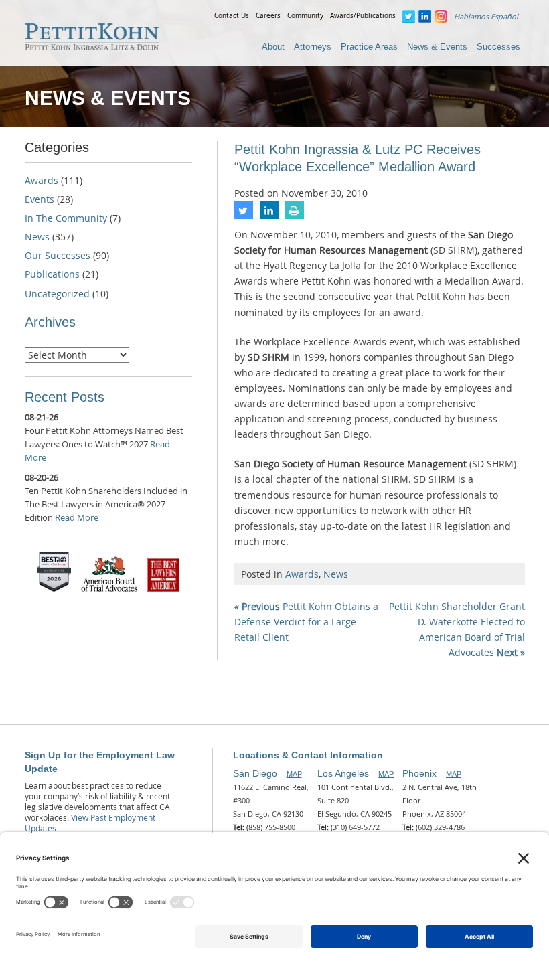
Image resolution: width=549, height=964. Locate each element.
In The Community (66, 218)
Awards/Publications (363, 15)
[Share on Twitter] (243, 215)
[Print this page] (294, 215)
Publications (52, 274)
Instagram (441, 16)
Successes (498, 47)
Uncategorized (57, 293)
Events (39, 199)
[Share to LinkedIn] (269, 215)
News (335, 574)
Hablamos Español (486, 16)
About (273, 47)
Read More (76, 517)
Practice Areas (369, 47)
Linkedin (424, 16)
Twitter (408, 16)
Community (305, 15)
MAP (294, 774)
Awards (302, 574)
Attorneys (312, 47)
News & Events (437, 47)
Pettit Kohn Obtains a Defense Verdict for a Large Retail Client (306, 621)
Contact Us (231, 15)
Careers (268, 15)
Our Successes (57, 255)
